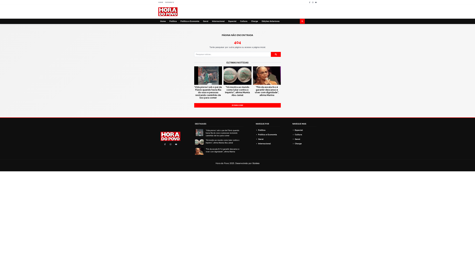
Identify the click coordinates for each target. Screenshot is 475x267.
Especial (232, 21)
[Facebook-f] (309, 2)
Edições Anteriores (271, 21)
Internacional (218, 21)
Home (163, 21)
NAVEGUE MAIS (299, 124)
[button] (302, 21)
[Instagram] (313, 2)
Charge (254, 21)
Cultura (243, 21)
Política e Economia (189, 21)
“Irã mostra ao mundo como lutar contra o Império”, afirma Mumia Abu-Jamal (237, 91)
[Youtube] (316, 2)
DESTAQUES (200, 124)
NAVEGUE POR (262, 124)
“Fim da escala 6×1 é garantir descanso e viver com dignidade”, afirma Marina (267, 91)
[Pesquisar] (276, 54)
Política (173, 21)
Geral (205, 21)
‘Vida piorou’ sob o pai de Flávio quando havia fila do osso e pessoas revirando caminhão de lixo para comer (208, 92)
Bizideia (255, 163)
